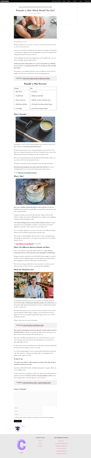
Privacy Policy (40, 446)
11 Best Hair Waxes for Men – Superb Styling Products (36, 382)
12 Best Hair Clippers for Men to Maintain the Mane (36, 78)
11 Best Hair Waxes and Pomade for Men (33, 325)
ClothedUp (5, 1)
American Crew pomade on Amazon (27, 172)
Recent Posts (87, 1)
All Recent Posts (61, 441)
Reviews (75, 1)
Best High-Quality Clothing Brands (61, 443)
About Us (40, 441)
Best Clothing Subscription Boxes (61, 451)
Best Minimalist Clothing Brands (61, 446)
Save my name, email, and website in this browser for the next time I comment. (34, 417)
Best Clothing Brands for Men (61, 453)
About (80, 1)
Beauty (68, 1)
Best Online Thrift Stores (61, 448)
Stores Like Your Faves (56, 1)
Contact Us (40, 443)
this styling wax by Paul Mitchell (24, 244)
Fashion (64, 1)
